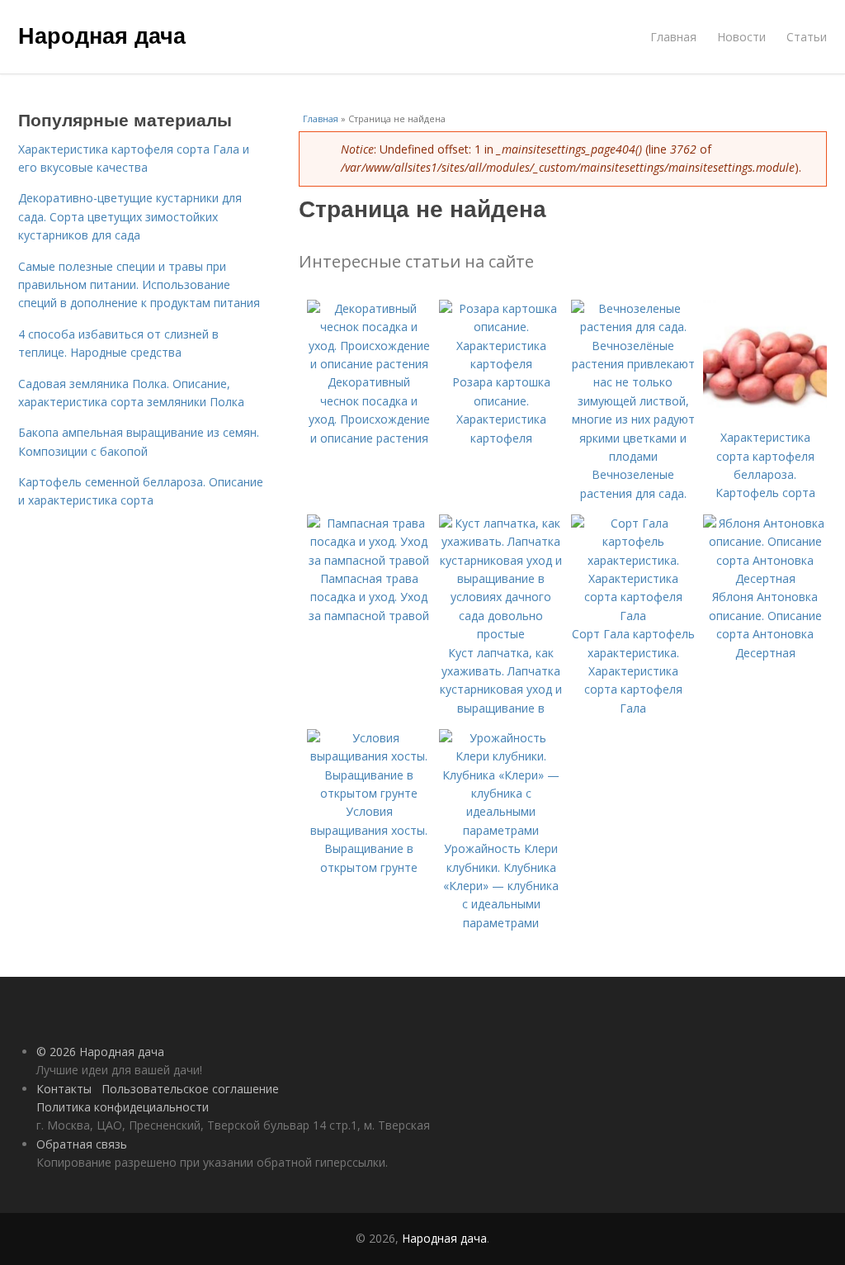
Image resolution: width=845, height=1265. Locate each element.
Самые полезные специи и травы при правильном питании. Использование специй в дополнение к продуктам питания (139, 284)
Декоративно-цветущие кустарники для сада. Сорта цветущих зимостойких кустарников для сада (130, 216)
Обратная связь (81, 1144)
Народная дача (102, 34)
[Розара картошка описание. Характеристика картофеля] (501, 364)
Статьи (806, 37)
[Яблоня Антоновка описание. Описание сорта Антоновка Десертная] (765, 578)
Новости (741, 37)
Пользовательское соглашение (190, 1089)
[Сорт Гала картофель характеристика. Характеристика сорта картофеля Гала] (633, 615)
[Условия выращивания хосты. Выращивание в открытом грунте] (369, 793)
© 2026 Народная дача (100, 1051)
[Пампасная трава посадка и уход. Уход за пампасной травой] (369, 560)
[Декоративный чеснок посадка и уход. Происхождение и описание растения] (369, 364)
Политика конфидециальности (122, 1107)
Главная (673, 37)
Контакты (64, 1089)
